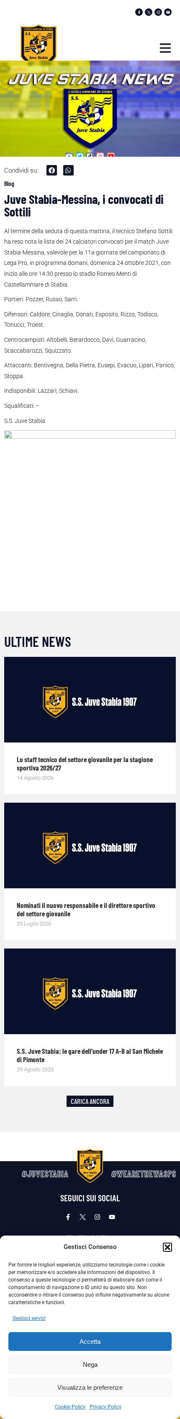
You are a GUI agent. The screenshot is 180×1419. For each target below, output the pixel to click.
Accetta (90, 1341)
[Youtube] (168, 12)
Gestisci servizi (29, 1318)
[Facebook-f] (139, 12)
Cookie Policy (70, 1407)
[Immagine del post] (90, 700)
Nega (90, 1364)
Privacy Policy (105, 1407)
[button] (167, 1247)
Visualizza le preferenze (90, 1387)
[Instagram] (158, 12)
